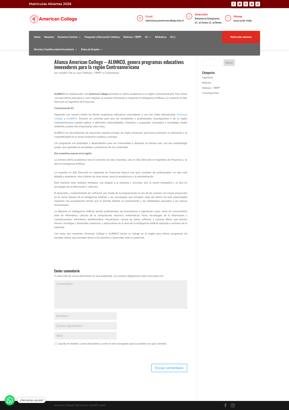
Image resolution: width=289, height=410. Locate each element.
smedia (63, 73)
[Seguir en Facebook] (233, 4)
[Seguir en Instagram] (245, 4)
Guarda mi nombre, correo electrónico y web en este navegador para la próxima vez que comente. (112, 343)
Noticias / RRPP (132, 37)
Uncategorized (210, 93)
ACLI (172, 37)
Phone (238, 16)
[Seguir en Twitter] (239, 4)
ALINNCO (72, 118)
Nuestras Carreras (68, 37)
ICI (146, 37)
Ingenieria (207, 77)
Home (37, 37)
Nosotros (49, 37)
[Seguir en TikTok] (257, 4)
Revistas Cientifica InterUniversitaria (54, 49)
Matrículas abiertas (241, 37)
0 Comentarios (111, 73)
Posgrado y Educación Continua (102, 37)
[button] (10, 400)
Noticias (206, 82)
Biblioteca (160, 37)
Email (149, 16)
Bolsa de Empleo (90, 49)
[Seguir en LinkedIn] (251, 4)
